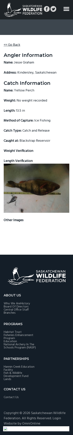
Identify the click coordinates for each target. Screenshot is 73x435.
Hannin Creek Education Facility (19, 368)
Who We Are (12, 303)
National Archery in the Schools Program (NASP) (20, 346)
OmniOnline (31, 423)
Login (57, 418)
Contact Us (11, 397)
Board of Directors (16, 306)
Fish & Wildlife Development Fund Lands (16, 376)
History (25, 303)
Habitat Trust (13, 332)
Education (10, 341)
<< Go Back (12, 45)
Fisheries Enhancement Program (18, 337)
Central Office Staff (16, 309)
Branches (10, 312)
